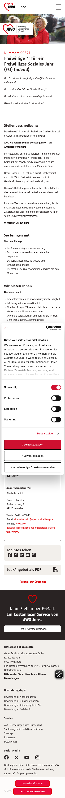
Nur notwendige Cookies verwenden (33, 467)
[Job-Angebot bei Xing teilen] (16, 555)
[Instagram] (37, 758)
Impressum (9, 737)
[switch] (56, 398)
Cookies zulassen (32, 444)
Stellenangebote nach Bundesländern (23, 729)
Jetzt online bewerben (32, 791)
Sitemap (8, 733)
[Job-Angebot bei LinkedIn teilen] (22, 555)
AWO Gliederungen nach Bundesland (23, 725)
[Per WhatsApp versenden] (34, 555)
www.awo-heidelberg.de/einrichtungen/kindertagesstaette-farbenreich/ (31, 527)
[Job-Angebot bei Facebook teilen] (10, 555)
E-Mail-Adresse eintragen (32, 628)
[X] (16, 758)
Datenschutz (10, 741)
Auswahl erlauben (33, 455)
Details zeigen (45, 433)
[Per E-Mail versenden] (28, 555)
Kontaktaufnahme (32, 783)
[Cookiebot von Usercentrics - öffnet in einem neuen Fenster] (46, 328)
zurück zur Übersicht (33, 581)
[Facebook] (6, 758)
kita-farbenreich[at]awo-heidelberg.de (33, 519)
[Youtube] (26, 758)
